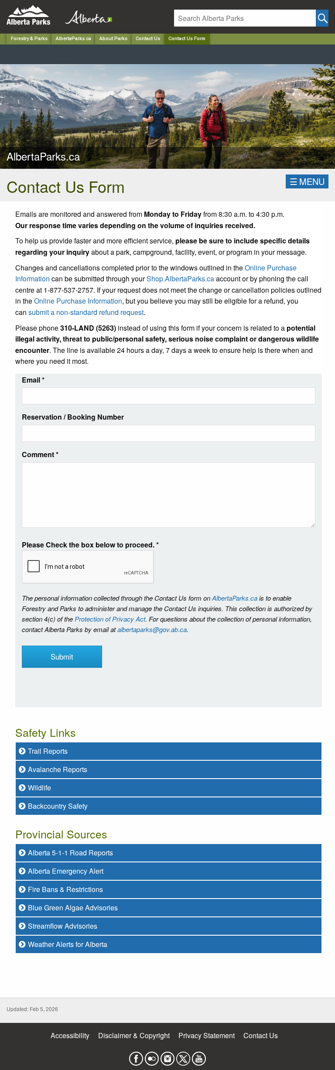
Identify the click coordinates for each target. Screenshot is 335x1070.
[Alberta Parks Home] (34, 15)
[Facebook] (136, 1056)
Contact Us (148, 38)
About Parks (113, 38)
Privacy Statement (206, 1035)
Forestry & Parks (29, 38)
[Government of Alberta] (86, 15)
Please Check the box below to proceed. (90, 545)
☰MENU (307, 181)
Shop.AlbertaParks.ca (180, 278)
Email (33, 380)
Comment (40, 454)
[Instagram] (167, 1056)
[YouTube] (199, 1056)
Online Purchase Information (78, 301)
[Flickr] (152, 1056)
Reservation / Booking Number (73, 417)
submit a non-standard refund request (86, 312)
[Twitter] (183, 1056)
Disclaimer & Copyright (134, 1035)
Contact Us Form (186, 38)
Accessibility (70, 1035)
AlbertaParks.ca (73, 38)
